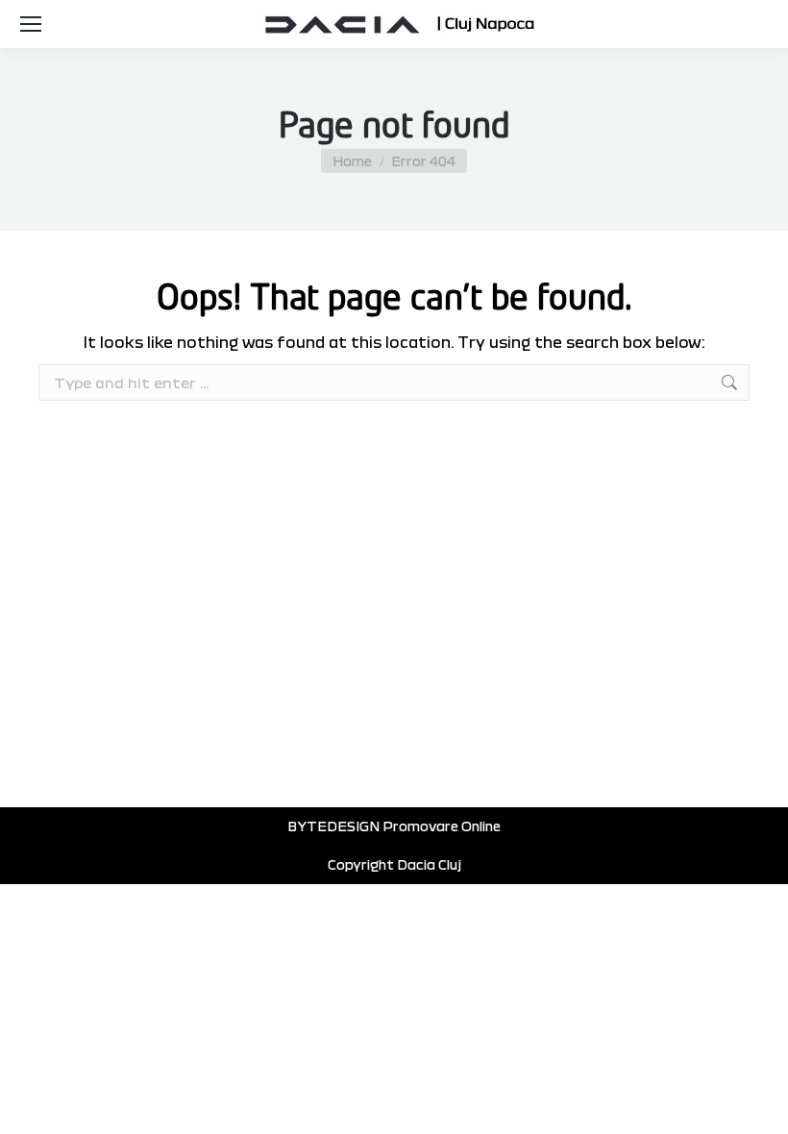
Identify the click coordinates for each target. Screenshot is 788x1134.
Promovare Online (441, 826)
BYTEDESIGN (333, 826)
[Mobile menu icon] (30, 24)
